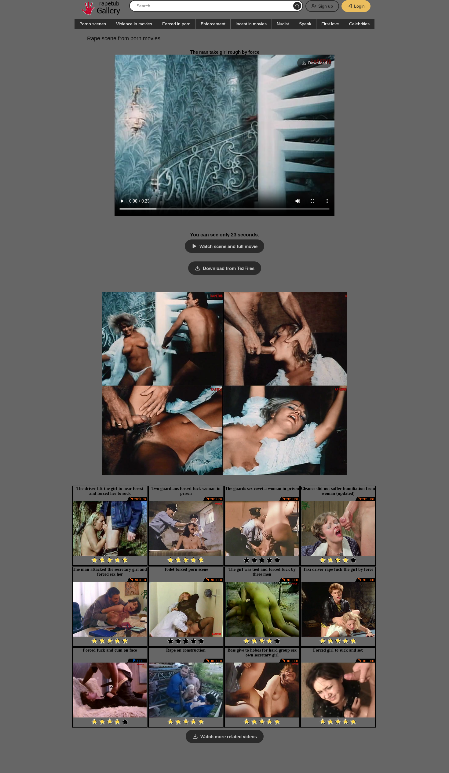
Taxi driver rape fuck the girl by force (338, 569)
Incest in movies (251, 23)
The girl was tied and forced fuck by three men (262, 572)
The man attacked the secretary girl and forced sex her (110, 572)
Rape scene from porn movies (123, 38)
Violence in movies (134, 23)
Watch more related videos (228, 736)
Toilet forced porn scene (186, 569)
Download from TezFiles (228, 268)
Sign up (325, 6)
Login (359, 6)
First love (330, 23)
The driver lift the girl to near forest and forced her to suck (109, 491)
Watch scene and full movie (228, 246)
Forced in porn (176, 23)
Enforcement (213, 23)
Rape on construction (186, 650)
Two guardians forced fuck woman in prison (186, 491)
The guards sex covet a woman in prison (262, 488)
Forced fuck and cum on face (110, 650)
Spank (305, 23)
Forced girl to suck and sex (338, 650)
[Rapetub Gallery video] (104, 13)
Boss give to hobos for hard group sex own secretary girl (262, 652)
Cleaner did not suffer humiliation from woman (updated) (338, 491)
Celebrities (359, 23)
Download (317, 63)
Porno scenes (92, 23)
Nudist (283, 23)
